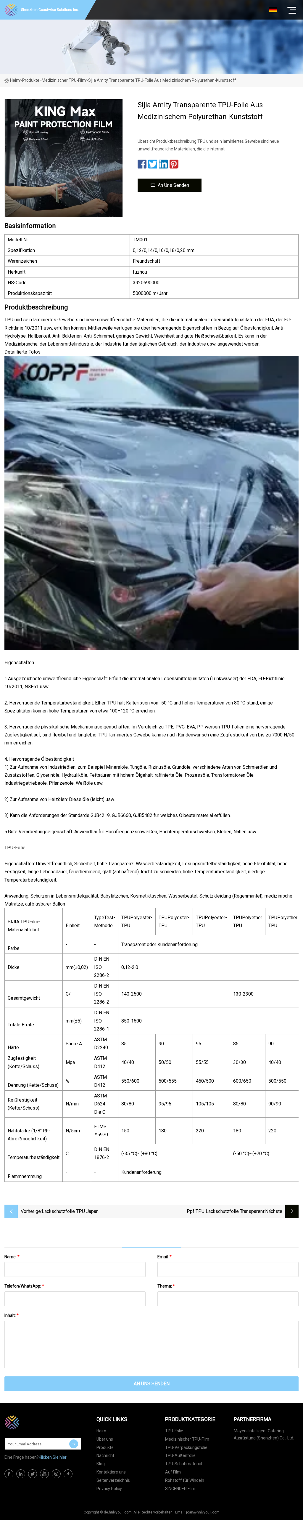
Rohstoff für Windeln (184, 1480)
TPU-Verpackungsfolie (186, 1447)
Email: (164, 1256)
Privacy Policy (109, 1488)
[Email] (73, 1443)
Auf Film (173, 1472)
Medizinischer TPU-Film (64, 80)
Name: (12, 1256)
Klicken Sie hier (53, 1457)
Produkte (30, 80)
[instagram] (56, 1473)
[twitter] (32, 1473)
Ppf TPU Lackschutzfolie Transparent (225, 1211)
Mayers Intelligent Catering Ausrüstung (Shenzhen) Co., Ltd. (264, 1434)
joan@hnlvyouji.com (203, 1512)
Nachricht (105, 1455)
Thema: (166, 1286)
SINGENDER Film (180, 1488)
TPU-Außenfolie (180, 1455)
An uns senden (173, 185)
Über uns (104, 1439)
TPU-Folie (174, 1430)
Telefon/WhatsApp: (24, 1286)
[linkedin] (20, 1473)
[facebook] (8, 1473)
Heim (15, 80)
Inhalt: (11, 1315)
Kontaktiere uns (111, 1472)
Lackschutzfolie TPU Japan (70, 1211)
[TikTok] (68, 1473)
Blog (100, 1463)
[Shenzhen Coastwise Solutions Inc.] (34, 1422)
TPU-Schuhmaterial (183, 1463)
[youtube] (44, 1473)
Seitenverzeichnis (113, 1480)
